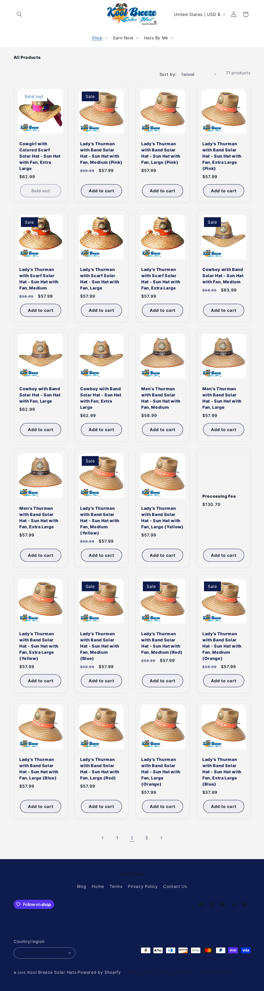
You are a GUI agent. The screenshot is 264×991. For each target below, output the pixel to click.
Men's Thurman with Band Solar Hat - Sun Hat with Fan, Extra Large (39, 517)
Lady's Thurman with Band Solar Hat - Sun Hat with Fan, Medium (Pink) (101, 153)
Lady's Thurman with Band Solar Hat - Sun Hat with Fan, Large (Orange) (160, 772)
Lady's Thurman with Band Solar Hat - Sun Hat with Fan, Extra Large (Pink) (222, 156)
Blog (82, 886)
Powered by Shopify (99, 972)
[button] (20, 14)
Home (98, 886)
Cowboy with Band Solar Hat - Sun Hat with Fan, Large (40, 395)
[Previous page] (103, 838)
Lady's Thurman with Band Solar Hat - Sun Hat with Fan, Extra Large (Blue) (222, 772)
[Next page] (161, 838)
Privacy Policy (143, 886)
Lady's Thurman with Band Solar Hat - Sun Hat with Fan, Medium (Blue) (99, 646)
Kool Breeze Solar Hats (51, 972)
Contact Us (175, 886)
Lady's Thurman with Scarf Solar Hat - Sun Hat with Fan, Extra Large (160, 278)
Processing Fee (219, 496)
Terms (116, 886)
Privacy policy (176, 972)
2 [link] (132, 837)
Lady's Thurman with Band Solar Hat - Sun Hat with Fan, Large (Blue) (39, 768)
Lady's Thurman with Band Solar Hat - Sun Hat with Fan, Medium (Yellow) (99, 520)
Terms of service (215, 972)
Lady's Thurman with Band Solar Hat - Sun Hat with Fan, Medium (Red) (161, 643)
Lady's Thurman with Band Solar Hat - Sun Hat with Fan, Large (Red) (99, 768)
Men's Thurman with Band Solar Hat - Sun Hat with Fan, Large (222, 398)
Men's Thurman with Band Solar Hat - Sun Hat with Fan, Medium (160, 398)
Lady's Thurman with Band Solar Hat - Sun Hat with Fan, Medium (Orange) (222, 646)
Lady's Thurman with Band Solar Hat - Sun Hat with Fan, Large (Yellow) (162, 517)
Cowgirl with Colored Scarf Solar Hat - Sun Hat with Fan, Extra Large (40, 156)
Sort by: (168, 74)
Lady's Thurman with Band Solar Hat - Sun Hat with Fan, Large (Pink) (160, 153)
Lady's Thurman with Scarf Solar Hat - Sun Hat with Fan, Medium (39, 278)
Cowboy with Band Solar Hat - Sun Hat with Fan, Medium (223, 275)
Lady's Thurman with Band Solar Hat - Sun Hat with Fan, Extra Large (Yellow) (39, 646)
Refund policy (141, 972)
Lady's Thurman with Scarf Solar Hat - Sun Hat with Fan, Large (99, 278)
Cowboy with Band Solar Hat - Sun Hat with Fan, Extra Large (100, 398)
